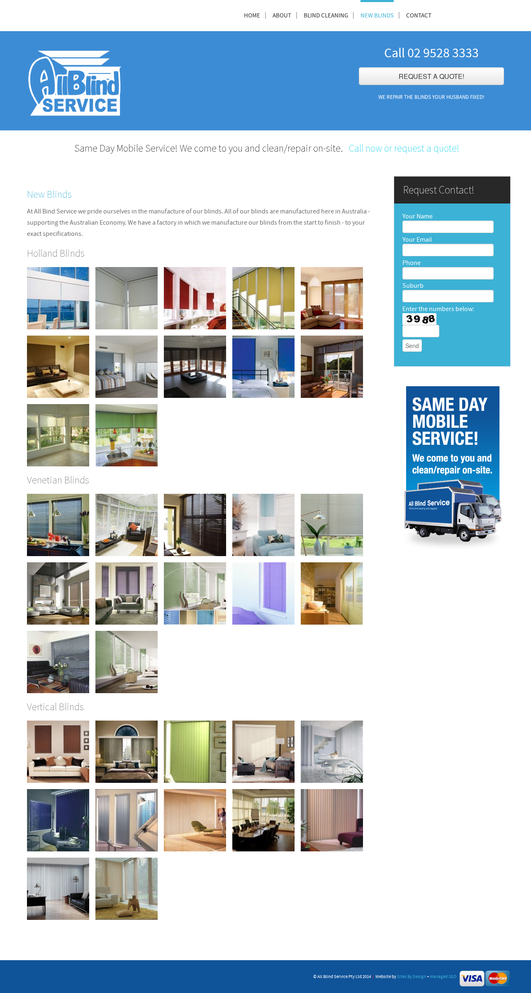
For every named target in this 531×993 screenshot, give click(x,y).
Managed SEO (443, 977)
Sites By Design (411, 977)
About (282, 16)
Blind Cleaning (326, 16)
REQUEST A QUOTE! (431, 76)
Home (252, 16)
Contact (418, 16)
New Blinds (377, 16)
